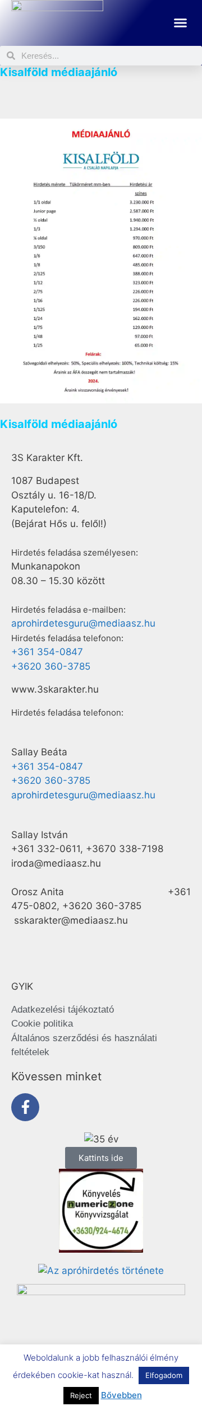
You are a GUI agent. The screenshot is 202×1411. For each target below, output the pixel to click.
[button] (180, 23)
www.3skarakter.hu (55, 689)
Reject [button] (81, 1395)
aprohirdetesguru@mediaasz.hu (83, 623)
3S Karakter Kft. (47, 457)
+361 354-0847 (47, 651)
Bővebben (121, 1395)
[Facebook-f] (25, 1107)
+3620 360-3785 (50, 666)
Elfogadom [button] (163, 1375)
